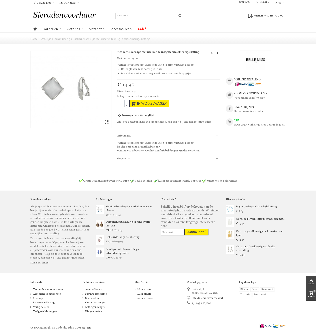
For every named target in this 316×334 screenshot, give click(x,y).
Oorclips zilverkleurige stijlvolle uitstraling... (255, 248)
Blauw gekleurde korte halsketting (256, 206)
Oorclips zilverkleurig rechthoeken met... (260, 219)
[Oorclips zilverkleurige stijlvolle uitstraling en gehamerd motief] (230, 249)
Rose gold (267, 289)
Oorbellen (50, 29)
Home (33, 39)
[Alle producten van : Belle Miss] (256, 60)
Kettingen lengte (95, 307)
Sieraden (95, 29)
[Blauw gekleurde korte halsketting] (230, 209)
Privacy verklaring (44, 303)
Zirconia (245, 294)
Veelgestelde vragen (45, 311)
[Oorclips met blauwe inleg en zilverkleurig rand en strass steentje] (100, 252)
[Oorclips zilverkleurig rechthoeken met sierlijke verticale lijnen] (230, 222)
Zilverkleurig (62, 39)
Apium (86, 328)
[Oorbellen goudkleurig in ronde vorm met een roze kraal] (100, 224)
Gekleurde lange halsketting (123, 237)
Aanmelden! (196, 232)
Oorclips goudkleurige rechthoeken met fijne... (259, 233)
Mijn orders (144, 294)
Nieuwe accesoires (96, 294)
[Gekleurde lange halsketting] (100, 240)
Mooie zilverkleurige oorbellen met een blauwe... (129, 208)
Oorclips (73, 29)
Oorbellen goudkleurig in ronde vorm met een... (128, 224)
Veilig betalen (41, 307)
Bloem (244, 289)
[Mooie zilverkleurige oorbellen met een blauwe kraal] (100, 209)
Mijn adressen (145, 298)
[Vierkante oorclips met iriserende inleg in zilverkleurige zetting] (71, 89)
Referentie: (123, 58)
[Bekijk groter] (107, 122)
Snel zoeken (92, 298)
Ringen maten (93, 311)
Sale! (142, 29)
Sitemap (38, 298)
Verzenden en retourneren (48, 289)
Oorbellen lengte (95, 303)
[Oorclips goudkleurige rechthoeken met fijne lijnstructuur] (230, 234)
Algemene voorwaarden (47, 294)
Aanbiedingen (93, 289)
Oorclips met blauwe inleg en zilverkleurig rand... (123, 251)
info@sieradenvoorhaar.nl (207, 298)
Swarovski (260, 294)
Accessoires (120, 29)
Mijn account (145, 289)
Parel (255, 289)
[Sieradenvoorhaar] (64, 15)
